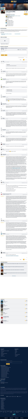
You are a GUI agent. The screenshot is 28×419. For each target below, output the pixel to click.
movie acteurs (4, 103)
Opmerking (20, 49)
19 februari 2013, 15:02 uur (24, 144)
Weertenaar (4, 129)
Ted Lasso (16, 351)
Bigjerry (3, 118)
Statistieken (19, 9)
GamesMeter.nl (2, 405)
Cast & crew (9, 9)
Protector (2, 352)
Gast (3, 49)
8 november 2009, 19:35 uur (24, 104)
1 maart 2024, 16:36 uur (24, 194)
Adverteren (8, 411)
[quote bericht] (26, 77)
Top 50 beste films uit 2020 (4, 374)
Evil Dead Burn (2, 354)
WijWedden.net (2, 406)
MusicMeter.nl (2, 403)
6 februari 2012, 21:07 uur (24, 130)
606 (2, 149)
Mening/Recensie (24, 49)
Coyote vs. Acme (3, 356)
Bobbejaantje (4, 154)
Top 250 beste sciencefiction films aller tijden (6, 367)
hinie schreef (8, 64)
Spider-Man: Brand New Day (4, 353)
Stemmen (13, 9)
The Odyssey (2, 351)
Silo (15, 353)
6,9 (13, 16)
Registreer (1, 411)
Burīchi (15, 352)
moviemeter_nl (19, 396)
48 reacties (26, 15)
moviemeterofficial (10, 396)
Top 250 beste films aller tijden (4, 366)
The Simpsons (16, 355)
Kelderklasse (2, 407)
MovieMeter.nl (2, 402)
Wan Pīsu (16, 356)
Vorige (20, 59)
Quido (3, 61)
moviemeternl (14, 396)
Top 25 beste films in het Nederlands (5, 377)
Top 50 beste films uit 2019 (4, 376)
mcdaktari (3, 252)
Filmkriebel (3, 233)
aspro (3, 182)
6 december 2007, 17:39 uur (24, 87)
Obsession (2, 355)
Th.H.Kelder (4, 71)
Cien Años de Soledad (17, 354)
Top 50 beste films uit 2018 (4, 375)
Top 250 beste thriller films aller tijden (5, 368)
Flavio (3, 220)
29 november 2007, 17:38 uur (24, 79)
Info (6, 9)
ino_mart (3, 110)
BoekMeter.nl (2, 404)
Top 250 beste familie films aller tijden (5, 369)
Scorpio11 (3, 86)
